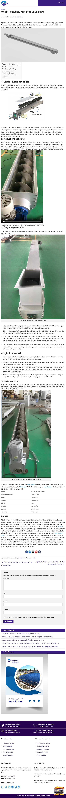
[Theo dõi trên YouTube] (18, 787)
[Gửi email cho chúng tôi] (12, 787)
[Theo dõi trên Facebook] (2, 787)
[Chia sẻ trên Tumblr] (39, 551)
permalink (32, 558)
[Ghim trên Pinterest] (36, 551)
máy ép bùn (31, 485)
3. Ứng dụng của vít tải (9, 71)
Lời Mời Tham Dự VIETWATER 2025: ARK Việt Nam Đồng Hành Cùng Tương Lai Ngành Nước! (30, 647)
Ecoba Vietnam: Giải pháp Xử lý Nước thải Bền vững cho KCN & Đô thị (23, 640)
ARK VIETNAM (20, 17)
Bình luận (6, 578)
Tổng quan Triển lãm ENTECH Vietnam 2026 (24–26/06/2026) (21, 633)
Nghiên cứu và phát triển (43, 743)
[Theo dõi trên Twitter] (9, 787)
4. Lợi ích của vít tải (9, 73)
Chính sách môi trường (43, 749)
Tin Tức (3, 9)
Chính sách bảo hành (8, 749)
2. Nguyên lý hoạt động (10, 69)
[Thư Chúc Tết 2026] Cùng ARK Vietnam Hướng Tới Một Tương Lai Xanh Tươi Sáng (27, 637)
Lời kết (5, 77)
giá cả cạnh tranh (50, 732)
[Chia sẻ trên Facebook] (26, 551)
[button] (61, 3)
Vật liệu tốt (40, 732)
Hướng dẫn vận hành (8, 743)
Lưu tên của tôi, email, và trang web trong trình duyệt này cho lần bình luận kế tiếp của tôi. (30, 617)
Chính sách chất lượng (43, 746)
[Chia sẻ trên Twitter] (29, 551)
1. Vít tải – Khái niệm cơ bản (11, 67)
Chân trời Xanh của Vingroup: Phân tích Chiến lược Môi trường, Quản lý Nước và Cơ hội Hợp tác (30, 643)
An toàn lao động (41, 755)
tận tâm (18, 726)
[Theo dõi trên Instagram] (6, 787)
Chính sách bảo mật (42, 752)
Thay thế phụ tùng (8, 755)
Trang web (6, 609)
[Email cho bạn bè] (33, 551)
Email (5, 601)
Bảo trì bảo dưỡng (8, 752)
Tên (4, 593)
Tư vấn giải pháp (7, 746)
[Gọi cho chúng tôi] (15, 787)
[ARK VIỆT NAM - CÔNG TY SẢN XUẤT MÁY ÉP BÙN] (5, 3)
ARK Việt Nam (36, 795)
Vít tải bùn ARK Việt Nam (12, 75)
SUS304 (60, 526)
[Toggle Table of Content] (18, 64)
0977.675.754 (11, 776)
